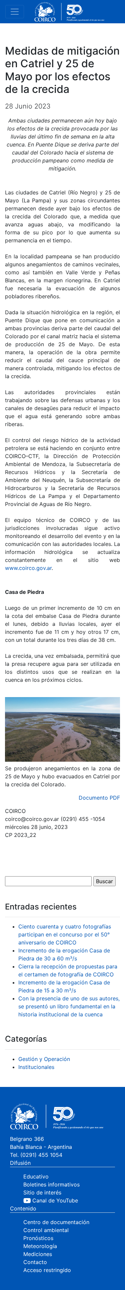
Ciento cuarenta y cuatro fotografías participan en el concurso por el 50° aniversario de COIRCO (64, 934)
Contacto (35, 1262)
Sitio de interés (42, 1192)
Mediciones (37, 1254)
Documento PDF (99, 797)
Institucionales (36, 1067)
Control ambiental (46, 1230)
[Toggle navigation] (14, 11)
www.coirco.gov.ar (28, 568)
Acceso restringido (47, 1270)
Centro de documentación (56, 1222)
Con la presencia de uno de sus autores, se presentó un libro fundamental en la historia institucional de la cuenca (69, 1006)
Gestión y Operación (44, 1059)
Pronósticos (38, 1238)
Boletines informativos (51, 1184)
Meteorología (40, 1246)
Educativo (36, 1176)
